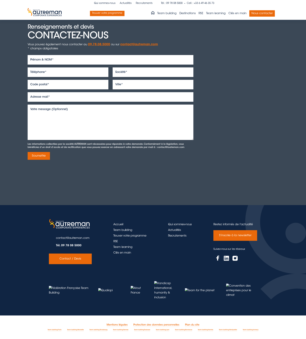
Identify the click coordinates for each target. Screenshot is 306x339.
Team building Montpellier (228, 330)
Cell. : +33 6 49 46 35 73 (200, 3)
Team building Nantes (205, 330)
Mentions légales (117, 325)
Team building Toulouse (142, 330)
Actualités (126, 3)
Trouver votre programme (107, 13)
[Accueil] (152, 13)
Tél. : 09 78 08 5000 (172, 3)
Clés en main (237, 13)
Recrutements (144, 3)
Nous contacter (262, 13)
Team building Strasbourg (98, 330)
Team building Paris (54, 330)
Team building (167, 13)
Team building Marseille (75, 330)
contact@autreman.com (139, 44)
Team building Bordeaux (183, 330)
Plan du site (192, 325)
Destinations (187, 13)
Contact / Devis (70, 258)
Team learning (216, 13)
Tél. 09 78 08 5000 (68, 245)
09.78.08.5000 (99, 44)
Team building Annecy (250, 330)
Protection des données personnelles (156, 325)
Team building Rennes (120, 330)
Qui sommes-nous (104, 3)
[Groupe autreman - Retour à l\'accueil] (45, 13)
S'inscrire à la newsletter (235, 235)
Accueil (118, 224)
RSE (201, 13)
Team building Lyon (162, 330)
